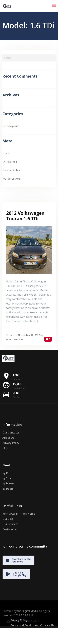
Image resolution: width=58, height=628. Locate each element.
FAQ (5, 448)
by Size (6, 478)
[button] (23, 621)
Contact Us (47, 625)
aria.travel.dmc (15, 339)
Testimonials (10, 529)
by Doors (8, 488)
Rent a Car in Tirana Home (18, 513)
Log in (6, 153)
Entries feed (9, 162)
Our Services (10, 524)
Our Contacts (10, 432)
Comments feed (11, 170)
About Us (8, 437)
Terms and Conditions (24, 625)
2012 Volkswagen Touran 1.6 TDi (25, 216)
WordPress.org (11, 178)
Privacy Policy (10, 443)
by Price (7, 473)
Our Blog (7, 519)
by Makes (8, 483)
